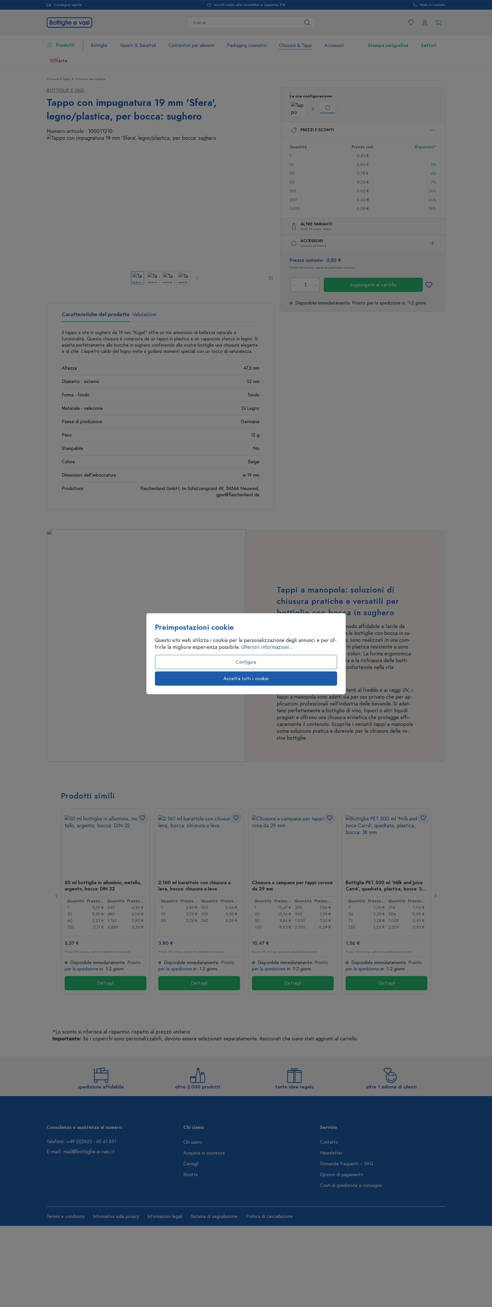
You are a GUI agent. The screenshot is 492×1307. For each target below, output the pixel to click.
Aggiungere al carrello (373, 285)
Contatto (329, 1142)
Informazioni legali (164, 1216)
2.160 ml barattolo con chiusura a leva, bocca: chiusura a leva (194, 886)
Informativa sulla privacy (116, 1216)
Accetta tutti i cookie (246, 678)
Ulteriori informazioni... (267, 646)
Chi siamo (192, 1142)
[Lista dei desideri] (411, 22)
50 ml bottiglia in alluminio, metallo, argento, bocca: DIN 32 (103, 886)
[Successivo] (196, 278)
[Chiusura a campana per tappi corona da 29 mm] (293, 843)
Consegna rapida (68, 5)
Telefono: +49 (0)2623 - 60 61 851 (81, 1142)
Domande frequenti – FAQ (346, 1164)
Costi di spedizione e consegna (351, 1185)
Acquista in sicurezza (204, 1153)
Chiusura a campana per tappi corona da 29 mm (292, 886)
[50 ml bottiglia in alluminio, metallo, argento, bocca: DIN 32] (105, 843)
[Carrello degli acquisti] (438, 22)
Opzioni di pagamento (341, 1175)
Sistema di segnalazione (214, 1216)
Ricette (190, 1175)
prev (56, 896)
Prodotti (65, 45)
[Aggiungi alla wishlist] (429, 285)
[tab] (96, 316)
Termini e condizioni (66, 1216)
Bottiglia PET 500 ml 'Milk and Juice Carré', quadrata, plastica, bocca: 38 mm (385, 886)
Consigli (190, 1164)
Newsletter (331, 1153)
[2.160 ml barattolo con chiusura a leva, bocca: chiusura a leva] (199, 843)
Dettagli (105, 983)
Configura (246, 662)
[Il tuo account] (425, 22)
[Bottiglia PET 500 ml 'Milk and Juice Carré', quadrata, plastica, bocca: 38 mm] (386, 843)
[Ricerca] (307, 22)
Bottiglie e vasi (65, 90)
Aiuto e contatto (432, 5)
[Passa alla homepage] (69, 21)
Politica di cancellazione (269, 1216)
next (435, 896)
